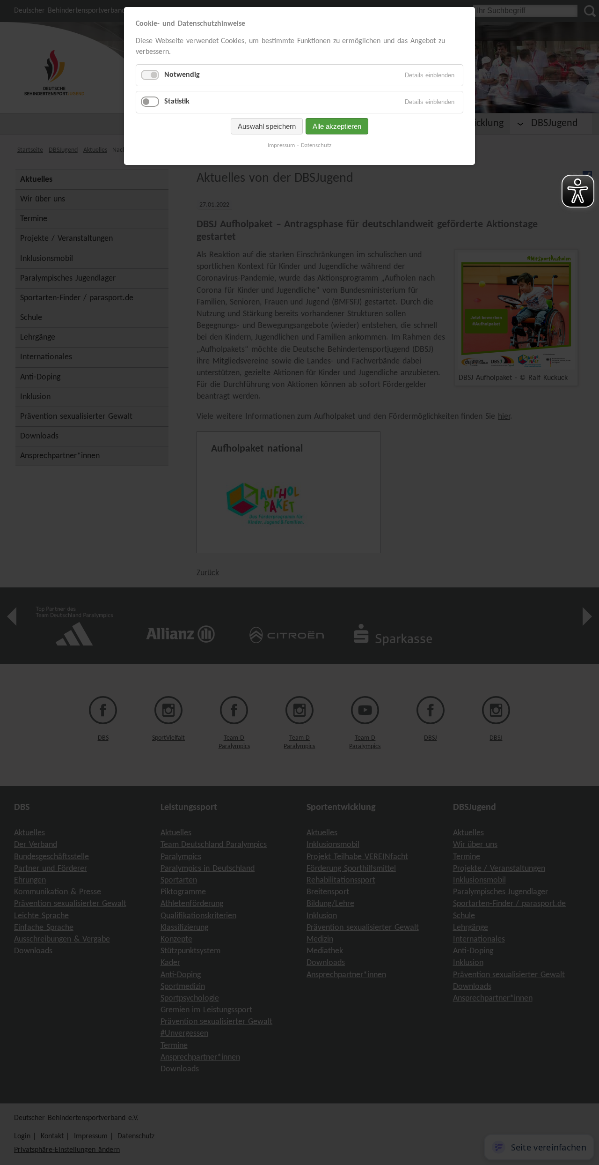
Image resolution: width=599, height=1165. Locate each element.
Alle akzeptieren (337, 126)
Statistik (177, 101)
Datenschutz (316, 145)
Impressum (281, 145)
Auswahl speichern (267, 126)
